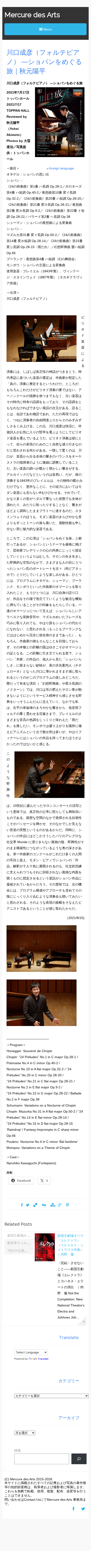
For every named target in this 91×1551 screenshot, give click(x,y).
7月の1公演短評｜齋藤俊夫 (27, 1250)
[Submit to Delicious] (35, 1205)
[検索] (79, 1458)
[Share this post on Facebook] (22, 1205)
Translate (43, 1358)
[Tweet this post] (28, 1205)
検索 (17, 1450)
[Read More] (82, 1320)
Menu (47, 29)
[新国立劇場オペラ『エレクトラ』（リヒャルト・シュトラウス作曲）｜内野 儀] (45, 1260)
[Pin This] (67, 1205)
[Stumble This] (52, 1205)
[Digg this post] (43, 1205)
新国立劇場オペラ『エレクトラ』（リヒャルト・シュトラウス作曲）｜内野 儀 (70, 1244)
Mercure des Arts (32, 15)
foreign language (61, 168)
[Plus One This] (60, 1205)
